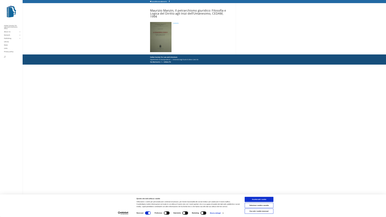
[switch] (167, 213)
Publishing (7, 38)
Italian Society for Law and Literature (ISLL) (10, 27)
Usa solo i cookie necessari (259, 211)
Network (7, 35)
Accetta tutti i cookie (259, 199)
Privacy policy (8, 52)
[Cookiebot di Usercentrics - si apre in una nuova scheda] (123, 213)
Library (6, 42)
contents (176, 23)
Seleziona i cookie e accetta (259, 205)
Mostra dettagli (215, 213)
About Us (7, 32)
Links (6, 48)
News (6, 45)
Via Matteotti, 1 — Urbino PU (160, 62)
